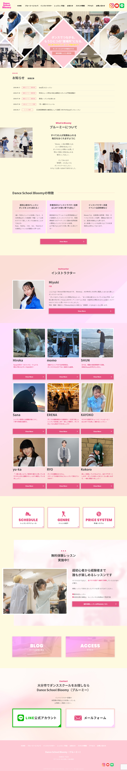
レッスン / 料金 (59, 6)
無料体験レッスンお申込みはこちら (95, 604)
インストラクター (46, 6)
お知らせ (70, 6)
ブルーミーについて (31, 6)
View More (63, 241)
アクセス (90, 6)
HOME (19, 6)
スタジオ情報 (80, 6)
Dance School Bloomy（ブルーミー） (63, 751)
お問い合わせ (100, 6)
